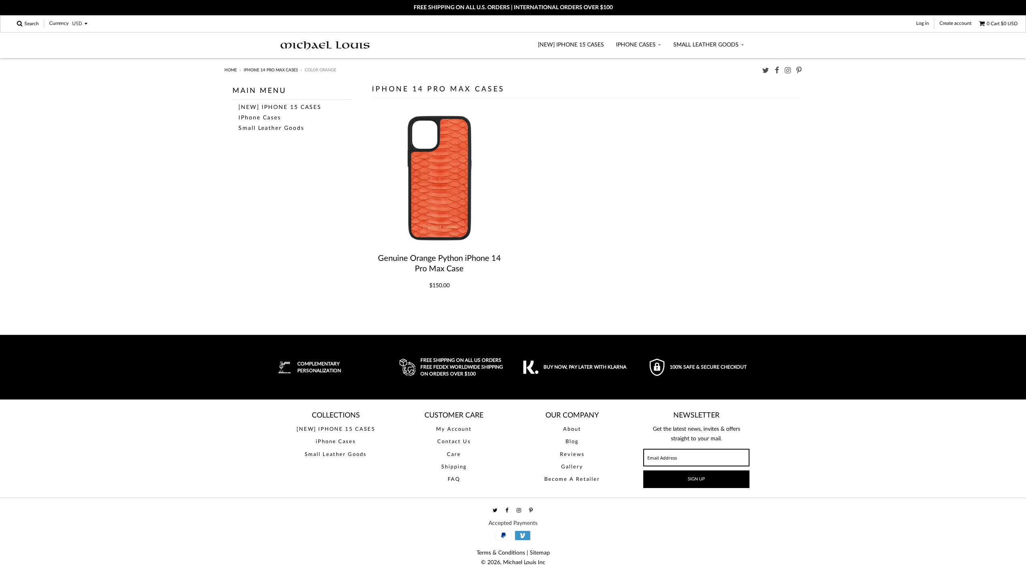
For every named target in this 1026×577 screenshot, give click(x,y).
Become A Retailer (572, 479)
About (572, 429)
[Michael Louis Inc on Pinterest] (799, 71)
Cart (1002, 23)
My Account (454, 429)
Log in (922, 23)
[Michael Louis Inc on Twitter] (765, 71)
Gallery (572, 467)
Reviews (572, 454)
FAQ (454, 479)
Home (230, 70)
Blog (572, 441)
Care (454, 454)
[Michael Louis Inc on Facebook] (777, 71)
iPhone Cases (636, 45)
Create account (955, 23)
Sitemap (540, 553)
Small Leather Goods (706, 45)
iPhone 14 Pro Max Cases (271, 70)
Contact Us (454, 441)
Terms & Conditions (501, 553)
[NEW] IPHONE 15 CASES (571, 45)
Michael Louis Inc (524, 562)
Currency (59, 23)
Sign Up (696, 479)
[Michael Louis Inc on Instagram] (788, 71)
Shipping (454, 467)
